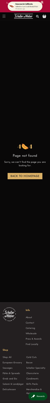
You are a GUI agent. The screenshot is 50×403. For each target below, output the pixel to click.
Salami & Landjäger (13, 384)
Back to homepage (25, 176)
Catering (30, 328)
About (29, 317)
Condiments (32, 379)
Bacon (29, 363)
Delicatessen (9, 389)
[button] (4, 16)
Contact (30, 323)
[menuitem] (36, 317)
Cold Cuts (31, 357)
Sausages (8, 368)
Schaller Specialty (35, 368)
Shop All (7, 357)
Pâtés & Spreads (11, 373)
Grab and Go (10, 379)
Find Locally (32, 344)
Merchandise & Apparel (34, 391)
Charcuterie (32, 373)
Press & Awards (34, 339)
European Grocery (12, 363)
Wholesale (31, 333)
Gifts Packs (32, 384)
